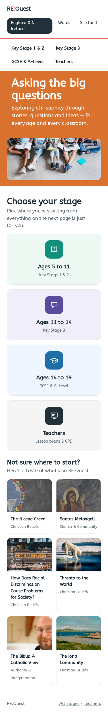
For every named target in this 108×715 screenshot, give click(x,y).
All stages (69, 703)
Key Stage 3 (68, 48)
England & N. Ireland (23, 25)
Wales (64, 22)
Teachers (64, 61)
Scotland (88, 22)
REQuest (19, 8)
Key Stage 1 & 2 (28, 48)
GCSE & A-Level (28, 61)
